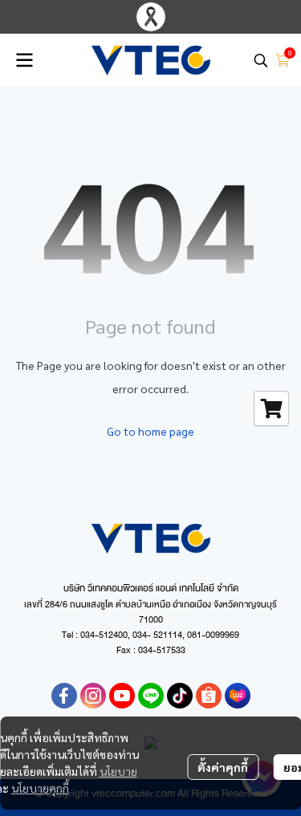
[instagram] (93, 695)
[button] (261, 60)
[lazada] (237, 695)
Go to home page (150, 431)
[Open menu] (24, 60)
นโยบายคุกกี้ (40, 788)
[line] (151, 695)
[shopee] (209, 695)
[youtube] (122, 695)
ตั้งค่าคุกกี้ (222, 767)
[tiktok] (180, 695)
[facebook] (64, 695)
